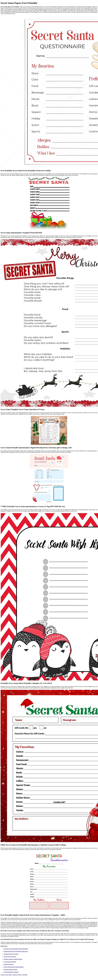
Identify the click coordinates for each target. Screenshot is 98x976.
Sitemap (15, 974)
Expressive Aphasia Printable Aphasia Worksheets (16, 948)
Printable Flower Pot (9, 964)
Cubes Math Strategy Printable (11, 972)
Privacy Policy (8, 974)
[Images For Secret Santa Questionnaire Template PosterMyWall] (49, 203)
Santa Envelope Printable (10, 956)
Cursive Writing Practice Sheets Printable (14, 967)
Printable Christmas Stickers (10, 969)
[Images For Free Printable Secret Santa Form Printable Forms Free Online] (49, 92)
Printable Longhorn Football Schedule (13, 959)
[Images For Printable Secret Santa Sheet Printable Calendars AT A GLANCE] (49, 597)
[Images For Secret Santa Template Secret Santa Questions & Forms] (49, 323)
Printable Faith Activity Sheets (11, 954)
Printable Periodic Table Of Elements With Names (16, 951)
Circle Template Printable (10, 961)
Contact (2, 974)
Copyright (24, 974)
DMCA (20, 974)
